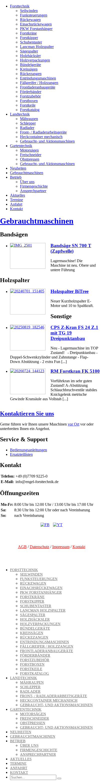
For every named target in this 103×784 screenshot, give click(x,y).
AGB (22, 547)
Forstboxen (29, 101)
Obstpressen (29, 159)
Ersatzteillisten (21, 454)
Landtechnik (20, 114)
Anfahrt (16, 204)
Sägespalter (29, 51)
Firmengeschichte (34, 186)
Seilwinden (29, 11)
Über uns (27, 182)
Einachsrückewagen (36, 24)
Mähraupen (29, 119)
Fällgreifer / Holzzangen (39, 83)
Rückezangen (31, 74)
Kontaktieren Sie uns (27, 413)
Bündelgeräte (30, 65)
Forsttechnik (20, 6)
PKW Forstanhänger (36, 29)
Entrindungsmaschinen (38, 78)
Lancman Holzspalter (37, 47)
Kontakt (16, 209)
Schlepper (28, 123)
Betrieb (16, 177)
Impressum (61, 547)
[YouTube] (57, 525)
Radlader (27, 128)
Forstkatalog (30, 110)
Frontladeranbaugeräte (37, 87)
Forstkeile (28, 105)
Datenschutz (39, 547)
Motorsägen (29, 150)
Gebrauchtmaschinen (26, 173)
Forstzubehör (30, 96)
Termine (16, 200)
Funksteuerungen (33, 15)
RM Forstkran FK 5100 (75, 371)
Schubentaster (31, 42)
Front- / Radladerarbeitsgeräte (43, 132)
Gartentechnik (21, 146)
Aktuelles (17, 195)
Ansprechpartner (33, 191)
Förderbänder (30, 92)
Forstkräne (28, 33)
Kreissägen (29, 69)
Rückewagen (30, 20)
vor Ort (73, 424)
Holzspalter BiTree (69, 291)
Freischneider (30, 155)
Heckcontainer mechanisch (41, 137)
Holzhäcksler (30, 56)
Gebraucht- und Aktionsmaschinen (47, 141)
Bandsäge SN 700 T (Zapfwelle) (70, 248)
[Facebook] (45, 525)
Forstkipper (29, 38)
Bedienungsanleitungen (28, 450)
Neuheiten (18, 168)
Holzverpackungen (35, 60)
